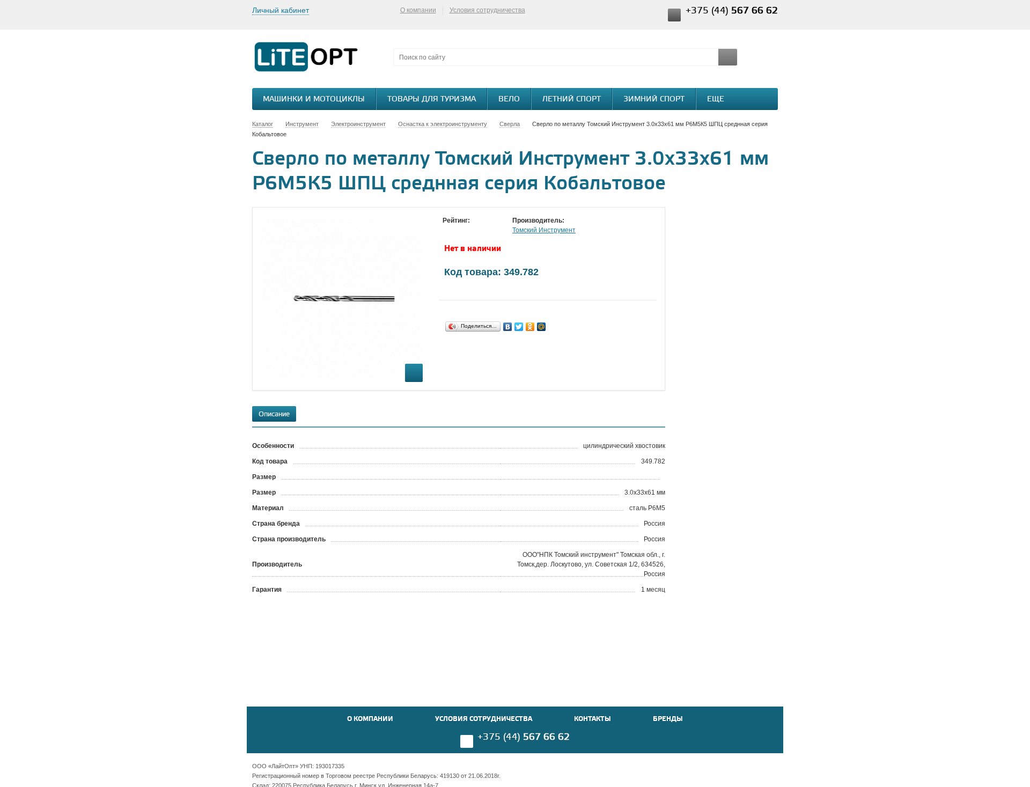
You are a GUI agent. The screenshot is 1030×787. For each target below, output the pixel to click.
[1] (448, 230)
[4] (480, 230)
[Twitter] (519, 327)
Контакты (592, 719)
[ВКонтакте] (507, 327)
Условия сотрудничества (487, 10)
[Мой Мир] (541, 327)
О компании (418, 10)
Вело (509, 99)
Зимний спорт (654, 99)
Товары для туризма (431, 99)
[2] (458, 230)
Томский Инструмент (544, 230)
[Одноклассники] (530, 327)
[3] (469, 230)
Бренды (668, 719)
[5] (490, 230)
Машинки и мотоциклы (314, 99)
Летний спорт (571, 99)
